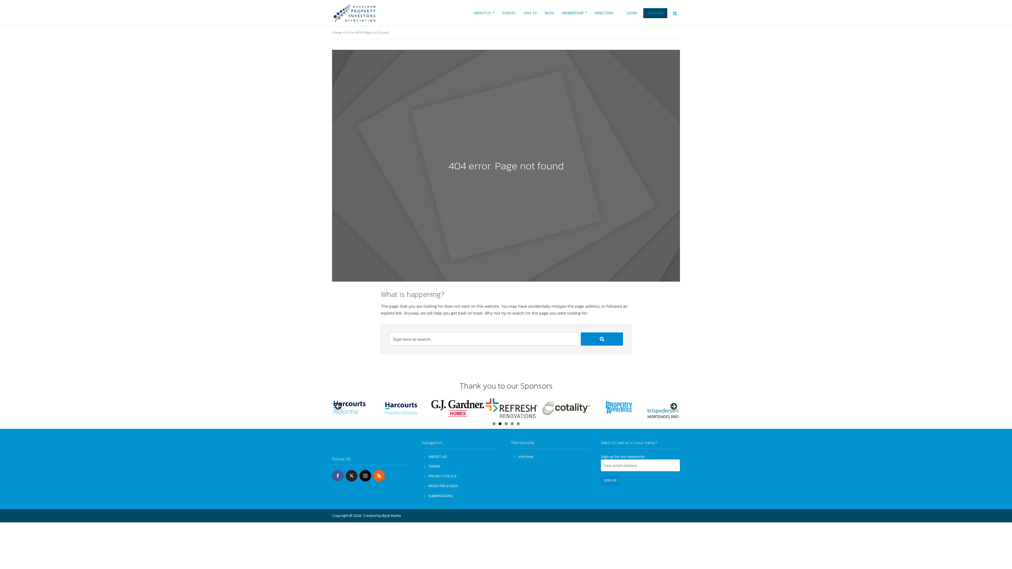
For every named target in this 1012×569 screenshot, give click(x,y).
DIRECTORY (604, 13)
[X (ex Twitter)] (351, 476)
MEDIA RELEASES (443, 486)
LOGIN (632, 13)
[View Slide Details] (358, 408)
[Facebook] (338, 476)
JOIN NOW (655, 13)
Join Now (525, 456)
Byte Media (391, 515)
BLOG (549, 13)
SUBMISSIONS (440, 496)
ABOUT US (482, 13)
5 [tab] (518, 423)
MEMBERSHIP (572, 13)
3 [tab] (506, 423)
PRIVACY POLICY (442, 476)
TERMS (434, 466)
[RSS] (379, 476)
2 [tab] (500, 423)
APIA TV (530, 13)
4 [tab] (512, 423)
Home (337, 32)
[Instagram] (365, 476)
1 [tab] (494, 423)
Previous (339, 407)
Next (673, 407)
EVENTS (508, 13)
